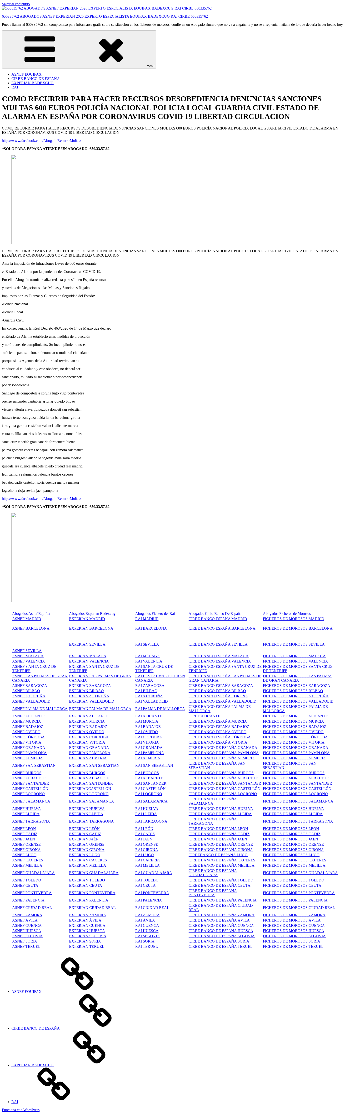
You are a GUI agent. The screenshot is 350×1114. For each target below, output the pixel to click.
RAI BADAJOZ (148, 727)
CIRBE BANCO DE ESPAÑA (35, 79)
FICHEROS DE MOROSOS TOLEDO (293, 880)
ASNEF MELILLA (27, 865)
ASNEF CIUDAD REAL (32, 908)
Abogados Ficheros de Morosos (287, 613)
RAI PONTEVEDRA (152, 893)
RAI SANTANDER (150, 783)
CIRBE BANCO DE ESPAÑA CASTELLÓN (224, 789)
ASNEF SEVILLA (27, 651)
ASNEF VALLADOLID (31, 701)
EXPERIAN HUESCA (87, 931)
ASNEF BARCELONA (31, 628)
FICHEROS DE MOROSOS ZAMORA (294, 915)
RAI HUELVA (146, 809)
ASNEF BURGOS (26, 773)
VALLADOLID (101, 701)
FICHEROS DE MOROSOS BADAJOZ (294, 727)
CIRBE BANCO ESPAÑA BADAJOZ (219, 727)
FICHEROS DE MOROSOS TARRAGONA (298, 821)
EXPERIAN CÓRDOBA (89, 737)
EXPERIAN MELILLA (87, 865)
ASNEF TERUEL (26, 946)
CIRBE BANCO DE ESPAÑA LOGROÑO (223, 794)
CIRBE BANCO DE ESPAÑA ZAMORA (222, 915)
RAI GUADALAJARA (153, 873)
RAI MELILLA (147, 865)
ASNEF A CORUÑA (28, 696)
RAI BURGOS (147, 773)
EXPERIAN (79, 701)
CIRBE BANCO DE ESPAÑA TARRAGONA (213, 821)
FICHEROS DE (276, 742)
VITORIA (316, 742)
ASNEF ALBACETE (29, 778)
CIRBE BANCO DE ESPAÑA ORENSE (221, 844)
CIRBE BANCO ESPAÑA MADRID (218, 619)
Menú (150, 66)
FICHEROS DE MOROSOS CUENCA (294, 925)
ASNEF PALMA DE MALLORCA (40, 709)
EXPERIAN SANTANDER (91, 783)
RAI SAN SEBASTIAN (154, 765)
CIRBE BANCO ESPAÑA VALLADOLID (222, 701)
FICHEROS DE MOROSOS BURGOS (294, 773)
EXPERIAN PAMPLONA (89, 753)
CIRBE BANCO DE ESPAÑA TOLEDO (221, 880)
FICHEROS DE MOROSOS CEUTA (292, 885)
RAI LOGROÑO (148, 794)
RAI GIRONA (146, 850)
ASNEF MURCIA (26, 721)
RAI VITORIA (147, 742)
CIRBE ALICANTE (204, 716)
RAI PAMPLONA (149, 753)
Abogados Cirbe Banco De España (215, 613)
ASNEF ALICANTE (28, 716)
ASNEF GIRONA (26, 850)
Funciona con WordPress (21, 1110)
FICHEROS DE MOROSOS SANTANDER (297, 783)
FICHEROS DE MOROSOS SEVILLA (294, 644)
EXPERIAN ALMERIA (88, 758)
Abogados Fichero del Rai (155, 613)
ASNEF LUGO (24, 855)
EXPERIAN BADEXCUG (32, 83)
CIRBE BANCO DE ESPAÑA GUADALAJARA (213, 873)
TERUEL (245, 946)
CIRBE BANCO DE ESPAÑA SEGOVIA (222, 936)
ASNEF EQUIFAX (26, 74)
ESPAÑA (229, 839)
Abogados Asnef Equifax (31, 613)
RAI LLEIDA (146, 814)
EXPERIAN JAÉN (84, 839)
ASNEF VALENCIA (28, 661)
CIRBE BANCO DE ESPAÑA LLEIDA (220, 814)
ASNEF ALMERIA (27, 758)
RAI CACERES (147, 860)
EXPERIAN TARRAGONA (91, 821)
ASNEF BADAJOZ (27, 727)
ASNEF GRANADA (28, 748)
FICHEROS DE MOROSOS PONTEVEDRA (299, 893)
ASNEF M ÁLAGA (28, 656)
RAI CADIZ (145, 834)
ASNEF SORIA (24, 941)
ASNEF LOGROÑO (28, 794)
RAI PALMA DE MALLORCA (160, 709)
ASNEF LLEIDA (26, 814)
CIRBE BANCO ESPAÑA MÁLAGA (219, 656)
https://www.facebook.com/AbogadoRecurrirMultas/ (41, 141)
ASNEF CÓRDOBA (28, 737)
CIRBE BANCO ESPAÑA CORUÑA (218, 696)
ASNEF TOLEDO (26, 880)
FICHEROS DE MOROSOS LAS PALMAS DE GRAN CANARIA (297, 678)
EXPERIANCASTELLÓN (90, 789)
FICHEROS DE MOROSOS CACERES (294, 860)
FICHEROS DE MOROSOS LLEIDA (293, 814)
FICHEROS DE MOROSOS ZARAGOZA (296, 686)
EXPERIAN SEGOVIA (87, 936)
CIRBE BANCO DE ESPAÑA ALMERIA (222, 758)
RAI (14, 87)
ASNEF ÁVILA (25, 920)
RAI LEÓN (144, 829)
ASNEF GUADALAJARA (33, 873)
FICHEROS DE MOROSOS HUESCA (293, 931)
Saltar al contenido (16, 4)
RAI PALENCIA (148, 900)
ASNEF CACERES (27, 860)
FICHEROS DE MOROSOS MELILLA (294, 865)
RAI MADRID (147, 619)
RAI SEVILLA (147, 644)
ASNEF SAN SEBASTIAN (34, 765)
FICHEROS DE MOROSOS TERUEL (293, 946)
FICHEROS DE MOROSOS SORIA (291, 941)
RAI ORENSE (146, 844)
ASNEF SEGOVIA (27, 936)
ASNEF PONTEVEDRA (32, 893)
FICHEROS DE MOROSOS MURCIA (293, 721)
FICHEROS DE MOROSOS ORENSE (293, 844)
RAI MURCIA (146, 721)
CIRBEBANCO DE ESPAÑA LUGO (218, 855)
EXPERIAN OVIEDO (86, 732)
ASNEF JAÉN (23, 839)
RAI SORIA (145, 941)
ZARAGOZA (154, 686)
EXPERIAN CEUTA (85, 885)
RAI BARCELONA (151, 628)
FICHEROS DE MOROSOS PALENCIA (295, 900)
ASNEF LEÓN (24, 829)
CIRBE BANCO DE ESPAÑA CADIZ (219, 834)
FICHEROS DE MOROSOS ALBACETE (296, 778)
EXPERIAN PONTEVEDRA (92, 893)
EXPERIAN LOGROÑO (89, 794)
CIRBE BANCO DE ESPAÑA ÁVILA (219, 920)
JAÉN (242, 839)
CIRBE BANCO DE (205, 839)
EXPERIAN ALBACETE (89, 778)
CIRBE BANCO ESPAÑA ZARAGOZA (221, 686)
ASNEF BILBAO (26, 691)
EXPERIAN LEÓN (84, 829)
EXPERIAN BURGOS (87, 773)
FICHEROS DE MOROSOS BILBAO (293, 691)
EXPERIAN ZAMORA (87, 915)
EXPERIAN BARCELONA (91, 628)
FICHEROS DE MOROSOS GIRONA (293, 850)
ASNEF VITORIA (26, 742)
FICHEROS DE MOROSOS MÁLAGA (294, 656)
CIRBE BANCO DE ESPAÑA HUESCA (221, 931)
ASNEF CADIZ (24, 834)
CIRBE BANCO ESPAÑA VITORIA (218, 742)
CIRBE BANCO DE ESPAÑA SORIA (219, 941)
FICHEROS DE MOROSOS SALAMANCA (298, 801)
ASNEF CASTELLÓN (30, 789)
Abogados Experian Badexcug (92, 613)
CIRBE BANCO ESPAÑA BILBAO (217, 691)
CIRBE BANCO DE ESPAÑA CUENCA (221, 925)
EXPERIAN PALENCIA (88, 900)
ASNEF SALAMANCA (31, 801)
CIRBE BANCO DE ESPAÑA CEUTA (219, 885)
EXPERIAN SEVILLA (87, 644)
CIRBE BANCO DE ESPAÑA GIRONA (221, 850)
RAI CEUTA (145, 885)
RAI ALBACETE (149, 778)
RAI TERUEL (146, 946)
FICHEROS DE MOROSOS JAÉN (290, 839)
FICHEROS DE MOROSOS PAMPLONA (296, 753)
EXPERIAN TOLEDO (87, 880)
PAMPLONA (36, 753)
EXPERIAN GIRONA (87, 850)
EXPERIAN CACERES (88, 860)
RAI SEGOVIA (147, 936)
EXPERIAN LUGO (84, 855)
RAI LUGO (144, 855)
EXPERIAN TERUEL (86, 946)
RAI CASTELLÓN (150, 789)
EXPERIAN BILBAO (86, 691)
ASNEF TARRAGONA (31, 821)
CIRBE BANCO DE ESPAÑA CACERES (222, 860)
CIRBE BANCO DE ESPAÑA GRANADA (223, 748)
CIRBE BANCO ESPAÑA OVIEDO (217, 732)
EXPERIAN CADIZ (85, 834)
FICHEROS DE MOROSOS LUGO (291, 855)
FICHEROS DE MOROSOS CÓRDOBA (295, 737)
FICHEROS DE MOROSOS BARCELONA (298, 628)
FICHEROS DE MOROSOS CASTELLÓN (297, 789)
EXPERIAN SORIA (85, 941)
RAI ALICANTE (148, 716)
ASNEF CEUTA (25, 885)
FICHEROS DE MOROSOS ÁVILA (292, 920)
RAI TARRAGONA (151, 821)
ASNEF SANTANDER (30, 783)
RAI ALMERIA (147, 758)
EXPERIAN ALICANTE (89, 716)
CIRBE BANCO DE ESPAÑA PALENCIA (223, 900)
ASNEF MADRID (26, 619)
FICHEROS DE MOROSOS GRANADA (295, 748)
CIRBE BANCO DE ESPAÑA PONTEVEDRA (213, 893)
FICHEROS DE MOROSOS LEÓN (291, 829)
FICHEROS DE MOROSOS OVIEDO (293, 732)
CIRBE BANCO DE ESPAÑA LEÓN (218, 829)
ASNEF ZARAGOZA (29, 686)
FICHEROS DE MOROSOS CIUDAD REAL (299, 908)
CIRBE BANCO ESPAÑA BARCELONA (222, 628)
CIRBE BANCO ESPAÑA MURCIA (218, 721)
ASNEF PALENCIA (28, 900)
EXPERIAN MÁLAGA (87, 656)
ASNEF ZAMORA (27, 915)
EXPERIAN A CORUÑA (89, 696)
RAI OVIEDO (146, 732)
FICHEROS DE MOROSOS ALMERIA (294, 758)
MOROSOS (298, 742)
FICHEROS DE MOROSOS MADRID (293, 619)
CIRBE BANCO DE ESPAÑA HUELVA (221, 809)
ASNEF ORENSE (26, 844)
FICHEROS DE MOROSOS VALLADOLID (298, 701)
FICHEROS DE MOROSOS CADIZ (291, 834)
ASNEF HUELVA (26, 809)
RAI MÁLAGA (147, 656)
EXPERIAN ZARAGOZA (90, 686)
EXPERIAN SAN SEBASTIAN (94, 765)
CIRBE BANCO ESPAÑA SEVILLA (218, 644)
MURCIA (97, 721)
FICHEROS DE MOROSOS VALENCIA (295, 661)
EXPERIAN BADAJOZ (88, 727)
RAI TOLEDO (147, 880)
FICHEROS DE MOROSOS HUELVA (293, 809)
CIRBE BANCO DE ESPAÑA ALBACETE (223, 778)
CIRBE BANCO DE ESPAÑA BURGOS (221, 773)
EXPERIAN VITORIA (87, 742)
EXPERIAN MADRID (87, 619)
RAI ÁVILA (145, 920)
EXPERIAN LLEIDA (86, 814)
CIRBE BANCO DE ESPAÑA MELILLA (222, 865)
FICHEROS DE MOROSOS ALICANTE (295, 716)
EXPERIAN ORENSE (87, 844)
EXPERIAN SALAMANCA (91, 801)
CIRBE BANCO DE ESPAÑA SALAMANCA (213, 801)
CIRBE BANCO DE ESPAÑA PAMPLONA (224, 753)
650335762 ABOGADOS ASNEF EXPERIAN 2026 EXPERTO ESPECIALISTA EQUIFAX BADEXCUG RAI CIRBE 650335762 (105, 16)
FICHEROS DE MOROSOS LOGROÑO (295, 794)
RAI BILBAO (146, 691)
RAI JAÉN (143, 839)
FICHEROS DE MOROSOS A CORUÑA (296, 696)
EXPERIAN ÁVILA (85, 920)
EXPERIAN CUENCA (87, 925)
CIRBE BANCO (202, 783)
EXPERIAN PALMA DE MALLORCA (100, 709)
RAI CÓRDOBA (148, 737)
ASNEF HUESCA (26, 931)
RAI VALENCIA (148, 661)
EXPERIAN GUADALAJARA (94, 873)
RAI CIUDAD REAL (152, 908)
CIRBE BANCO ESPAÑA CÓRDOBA (220, 737)
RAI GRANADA (149, 748)
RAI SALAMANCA (151, 801)
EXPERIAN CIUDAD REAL (92, 908)
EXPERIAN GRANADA (89, 748)
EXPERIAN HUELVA (87, 809)
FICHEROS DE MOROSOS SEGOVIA (294, 936)
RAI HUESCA (147, 931)
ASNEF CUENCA (27, 925)
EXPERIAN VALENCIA (89, 661)
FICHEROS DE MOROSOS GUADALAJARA (300, 873)
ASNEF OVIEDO (26, 732)
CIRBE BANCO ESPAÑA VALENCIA (220, 661)
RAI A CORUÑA (149, 696)
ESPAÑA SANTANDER (241, 783)
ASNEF (18, 753)
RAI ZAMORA (147, 915)
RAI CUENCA (147, 925)
